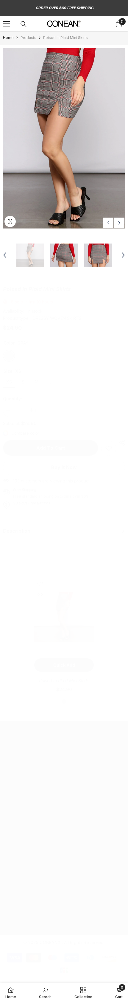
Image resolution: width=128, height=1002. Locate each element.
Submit (106, 907)
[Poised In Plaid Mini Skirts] (64, 616)
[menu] (6, 23)
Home (8, 37)
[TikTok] (19, 861)
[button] (108, 223)
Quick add (64, 665)
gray (64, 701)
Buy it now (64, 467)
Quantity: (12, 398)
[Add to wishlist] (40, 584)
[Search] (23, 24)
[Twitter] (35, 861)
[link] (108, 448)
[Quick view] (40, 594)
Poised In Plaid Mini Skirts (64, 680)
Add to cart (50, 448)
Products (28, 37)
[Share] (120, 442)
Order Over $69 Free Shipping (65, 8)
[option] (64, 138)
